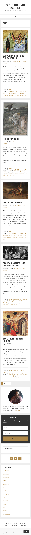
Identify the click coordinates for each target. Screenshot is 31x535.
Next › (8, 384)
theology (5, 372)
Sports (4, 507)
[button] (15, 16)
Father (23, 170)
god (4, 93)
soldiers (22, 237)
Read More (17, 410)
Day (14, 170)
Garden (20, 91)
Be (14, 91)
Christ (16, 91)
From (23, 374)
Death (26, 233)
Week (13, 175)
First (26, 170)
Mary (10, 95)
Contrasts (23, 301)
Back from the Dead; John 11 (13, 340)
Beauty (11, 301)
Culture (4, 481)
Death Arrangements (14, 202)
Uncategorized (6, 514)
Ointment (13, 305)
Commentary (12, 299)
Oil (9, 305)
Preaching (24, 299)
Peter (12, 174)
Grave (4, 376)
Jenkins (13, 93)
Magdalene (5, 95)
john (20, 93)
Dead (16, 170)
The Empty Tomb (11, 138)
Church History (6, 474)
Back (10, 374)
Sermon (10, 89)
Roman (14, 237)
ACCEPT (26, 531)
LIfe (24, 172)
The (25, 95)
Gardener (25, 91)
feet (7, 303)
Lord (26, 93)
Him (10, 93)
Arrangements (12, 233)
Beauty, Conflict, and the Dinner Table (14, 264)
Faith (16, 299)
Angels (11, 91)
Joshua (23, 93)
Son (27, 174)
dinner (4, 303)
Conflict (19, 301)
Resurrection (14, 95)
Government (6, 494)
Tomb (9, 175)
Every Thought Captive (15, 6)
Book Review (6, 471)
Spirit (4, 175)
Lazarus (22, 376)
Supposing (20, 95)
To (26, 95)
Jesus (16, 93)
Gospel (6, 93)
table (17, 305)
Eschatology (6, 484)
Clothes (22, 233)
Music (4, 497)
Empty (19, 170)
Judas (4, 305)
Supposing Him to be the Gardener (13, 57)
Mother (10, 237)
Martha (4, 378)
